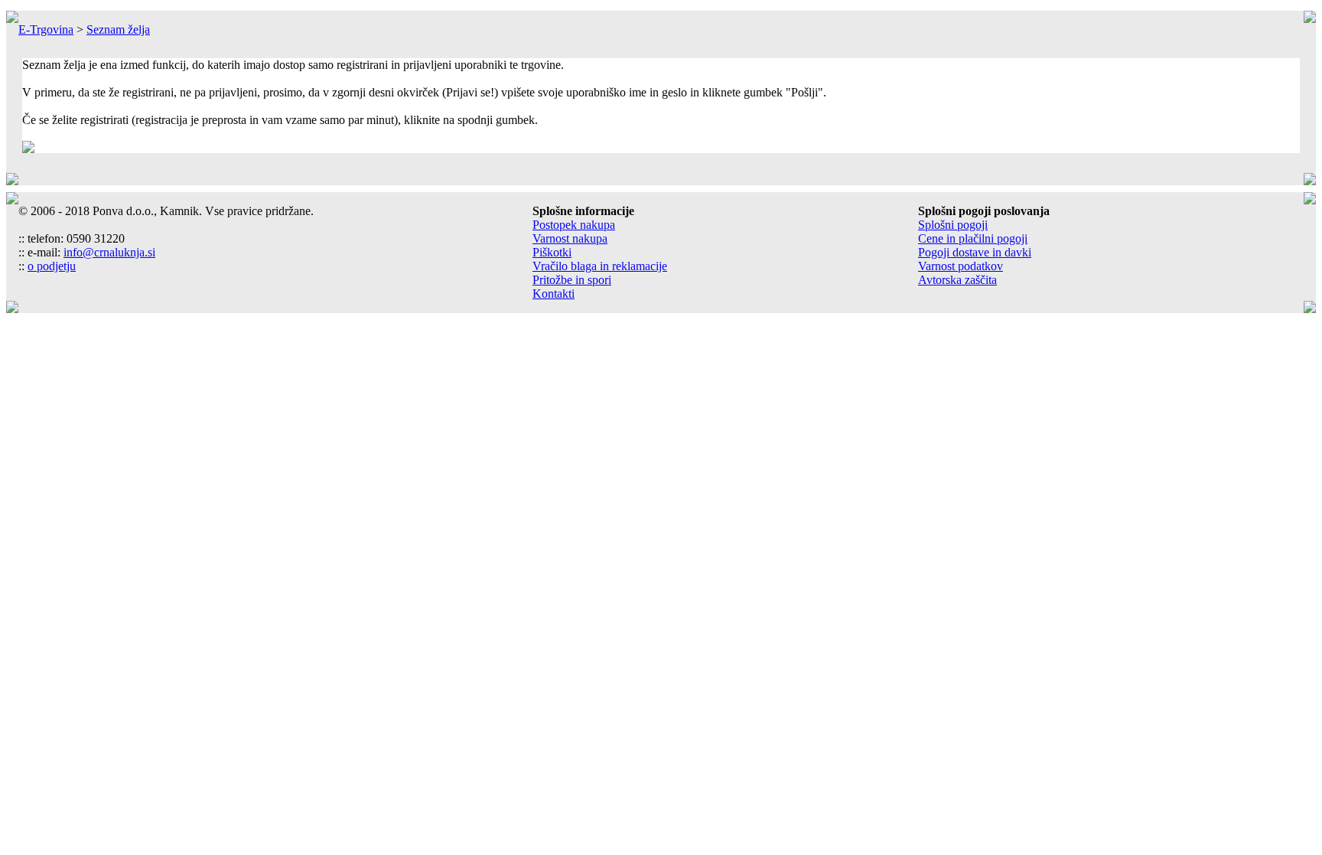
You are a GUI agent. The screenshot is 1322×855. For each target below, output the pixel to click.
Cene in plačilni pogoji (972, 238)
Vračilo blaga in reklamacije (599, 265)
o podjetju (52, 265)
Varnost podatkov (960, 265)
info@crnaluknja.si (109, 252)
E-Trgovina (45, 29)
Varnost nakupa (569, 238)
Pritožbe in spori (571, 279)
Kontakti (553, 293)
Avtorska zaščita (957, 279)
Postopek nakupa (573, 224)
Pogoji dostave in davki (974, 252)
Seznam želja (118, 29)
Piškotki (551, 252)
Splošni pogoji (953, 224)
